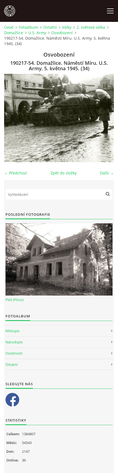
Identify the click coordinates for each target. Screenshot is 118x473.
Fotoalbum (28, 27)
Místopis (12, 330)
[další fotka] (105, 118)
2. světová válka (91, 27)
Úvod (8, 27)
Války (66, 27)
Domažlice (13, 32)
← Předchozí (15, 173)
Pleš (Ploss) (14, 299)
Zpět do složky (63, 173)
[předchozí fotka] (13, 118)
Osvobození (62, 32)
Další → (107, 173)
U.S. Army (37, 32)
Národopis (14, 342)
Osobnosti (14, 353)
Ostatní (50, 27)
